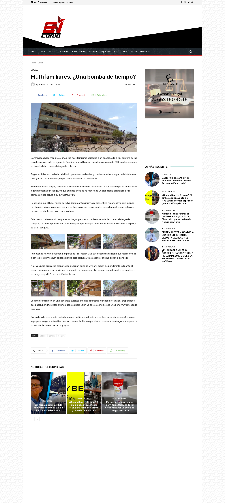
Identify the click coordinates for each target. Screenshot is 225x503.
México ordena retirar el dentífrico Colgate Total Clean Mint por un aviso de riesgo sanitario (119, 406)
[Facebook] (181, 2)
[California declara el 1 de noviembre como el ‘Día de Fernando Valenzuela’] (48, 393)
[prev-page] (33, 419)
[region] (169, 113)
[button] (190, 51)
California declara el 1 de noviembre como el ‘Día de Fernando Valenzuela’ (48, 408)
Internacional (119, 398)
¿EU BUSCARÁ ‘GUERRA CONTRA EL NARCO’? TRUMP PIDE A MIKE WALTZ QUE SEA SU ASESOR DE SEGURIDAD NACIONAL (177, 256)
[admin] (33, 84)
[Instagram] (185, 2)
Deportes (47, 401)
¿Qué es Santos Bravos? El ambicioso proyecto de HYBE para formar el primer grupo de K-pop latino (83, 406)
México (43, 336)
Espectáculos (84, 398)
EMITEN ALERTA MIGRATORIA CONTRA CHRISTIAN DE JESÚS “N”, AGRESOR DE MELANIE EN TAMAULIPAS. (178, 236)
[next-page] (37, 419)
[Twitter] (189, 2)
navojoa (52, 336)
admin (41, 84)
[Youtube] (192, 2)
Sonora (61, 336)
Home (33, 62)
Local (40, 62)
